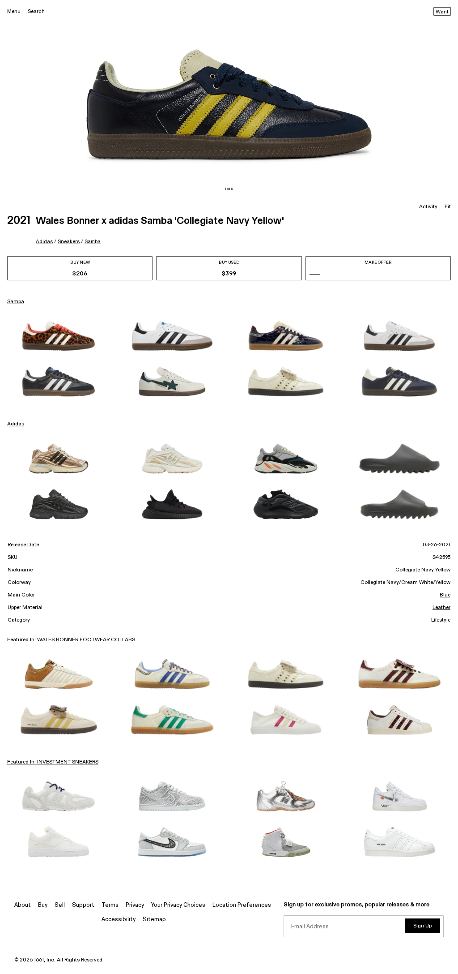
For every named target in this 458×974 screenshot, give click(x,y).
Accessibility (119, 920)
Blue (445, 595)
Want (442, 12)
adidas (44, 241)
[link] (58, 336)
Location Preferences (241, 905)
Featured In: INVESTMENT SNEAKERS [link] (52, 762)
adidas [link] (15, 424)
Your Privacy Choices (178, 905)
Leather (441, 607)
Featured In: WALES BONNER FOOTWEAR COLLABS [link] (71, 640)
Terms (110, 905)
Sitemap (154, 920)
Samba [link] (15, 302)
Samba (93, 241)
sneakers (69, 241)
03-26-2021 (436, 545)
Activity (428, 207)
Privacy (135, 905)
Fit (448, 207)
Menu (14, 11)
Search (36, 11)
